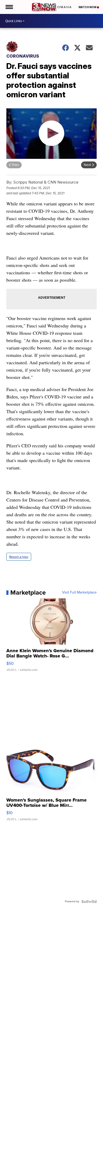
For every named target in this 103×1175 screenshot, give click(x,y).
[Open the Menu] (9, 7)
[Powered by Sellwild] (89, 901)
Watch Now (87, 7)
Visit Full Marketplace (79, 592)
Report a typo (18, 556)
